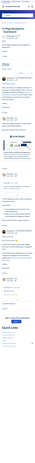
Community (6, 1)
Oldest (9, 69)
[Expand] (17, 195)
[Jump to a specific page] (31, 73)
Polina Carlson (11, 36)
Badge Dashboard (7, 338)
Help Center (16, 1)
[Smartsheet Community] (12, 6)
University (25, 1)
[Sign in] (32, 6)
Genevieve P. (11, 78)
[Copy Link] (16, 38)
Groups (4, 341)
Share (4, 56)
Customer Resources (8, 335)
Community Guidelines (9, 346)
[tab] (5, 64)
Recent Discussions (8, 332)
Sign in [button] (16, 321)
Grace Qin (10, 118)
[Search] (28, 6)
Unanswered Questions (17, 343)
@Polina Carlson (9, 84)
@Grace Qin (9, 236)
